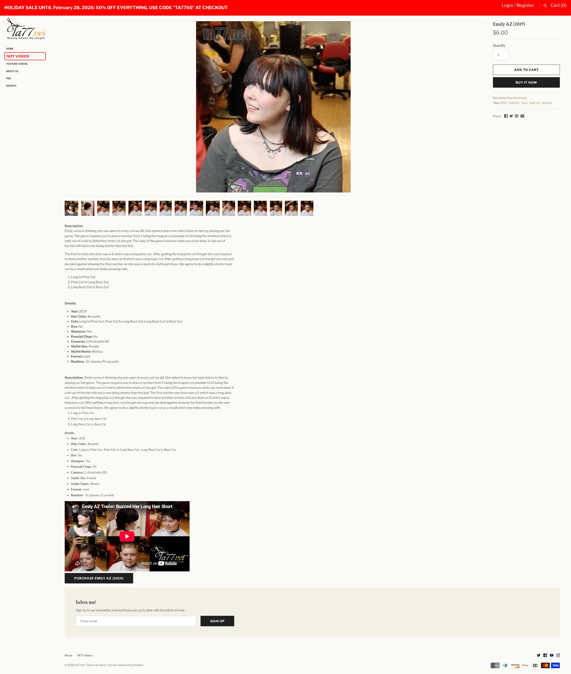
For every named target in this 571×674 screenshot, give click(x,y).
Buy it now (526, 82)
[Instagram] (558, 655)
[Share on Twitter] (511, 116)
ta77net (80, 665)
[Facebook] (545, 655)
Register (525, 5)
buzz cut (535, 102)
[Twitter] (538, 655)
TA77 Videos (17, 56)
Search (11, 85)
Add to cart (526, 70)
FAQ (8, 78)
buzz (525, 102)
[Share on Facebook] (506, 116)
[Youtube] (551, 655)
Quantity (499, 45)
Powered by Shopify (130, 665)
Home (9, 48)
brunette (514, 102)
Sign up (217, 621)
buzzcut (547, 102)
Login (507, 5)
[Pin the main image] (516, 116)
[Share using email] (522, 116)
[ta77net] (27, 28)
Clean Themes (108, 665)
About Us (12, 71)
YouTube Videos (17, 64)
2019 (503, 102)
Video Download (516, 97)
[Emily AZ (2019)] (273, 106)
